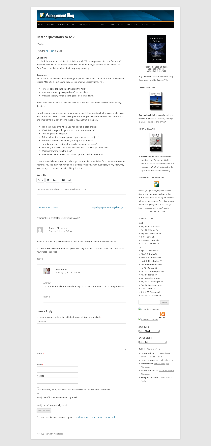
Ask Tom (50, 24)
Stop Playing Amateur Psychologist (108, 207)
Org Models (101, 24)
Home (40, 24)
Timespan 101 (132, 24)
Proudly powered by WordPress (50, 434)
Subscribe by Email (66, 24)
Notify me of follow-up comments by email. (57, 397)
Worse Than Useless (47, 207)
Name (40, 353)
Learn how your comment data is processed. (94, 417)
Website (40, 375)
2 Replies (40, 44)
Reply (39, 259)
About (155, 24)
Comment (42, 321)
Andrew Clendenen (58, 228)
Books (145, 24)
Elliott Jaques (85, 24)
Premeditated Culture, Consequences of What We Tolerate (156, 68)
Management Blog (105, 16)
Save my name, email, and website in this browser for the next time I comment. (74, 389)
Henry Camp (146, 360)
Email (40, 364)
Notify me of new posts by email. (52, 405)
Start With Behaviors (164, 360)
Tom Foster (61, 269)
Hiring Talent (117, 24)
